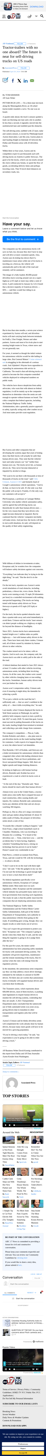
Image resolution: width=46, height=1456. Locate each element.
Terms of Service (9, 1389)
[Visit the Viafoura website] (38, 1341)
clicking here (22, 1258)
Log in (33, 1274)
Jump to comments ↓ (11, 1072)
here (20, 1265)
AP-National (25, 1062)
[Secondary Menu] (6, 16)
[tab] (10, 1293)
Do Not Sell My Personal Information (18, 1398)
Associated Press (11, 68)
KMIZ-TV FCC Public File (24, 1392)
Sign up (39, 1274)
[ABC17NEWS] (16, 16)
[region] (23, 1308)
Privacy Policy (23, 1389)
